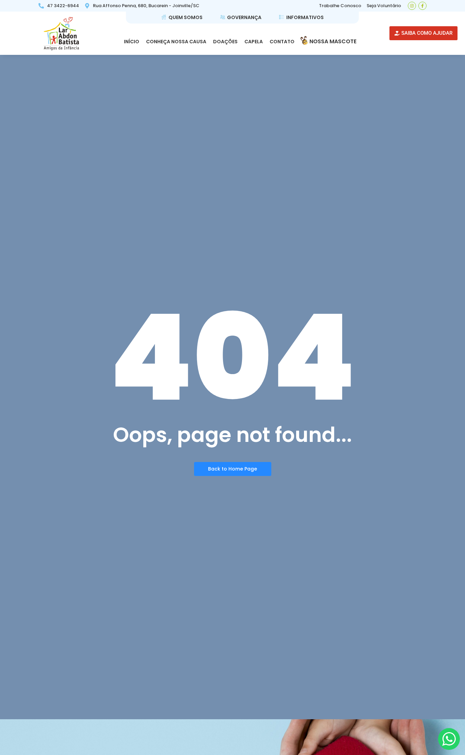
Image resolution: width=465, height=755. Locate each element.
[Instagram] (412, 6)
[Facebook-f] (422, 6)
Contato (282, 41)
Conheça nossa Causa (176, 41)
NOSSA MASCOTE (332, 41)
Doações (225, 41)
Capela (253, 41)
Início (131, 41)
